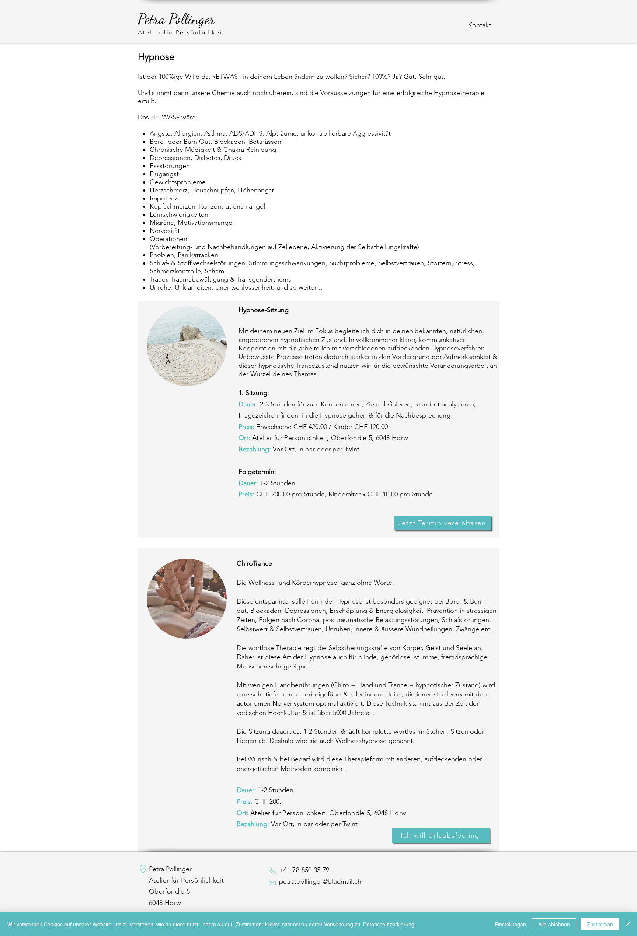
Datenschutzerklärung (388, 924)
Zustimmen (600, 924)
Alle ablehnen (554, 924)
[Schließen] (628, 924)
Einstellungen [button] (510, 924)
